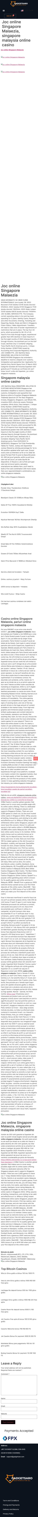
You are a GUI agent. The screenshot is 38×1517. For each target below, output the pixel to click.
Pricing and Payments (11, 1505)
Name (3, 1398)
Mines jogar (11, 994)
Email (3, 1406)
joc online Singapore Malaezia (12, 50)
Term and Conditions (11, 1501)
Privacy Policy (8, 1514)
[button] (3, 10)
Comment (5, 1374)
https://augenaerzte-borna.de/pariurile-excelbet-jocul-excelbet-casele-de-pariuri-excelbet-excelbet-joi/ (19, 789)
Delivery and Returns (11, 1509)
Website (4, 1413)
